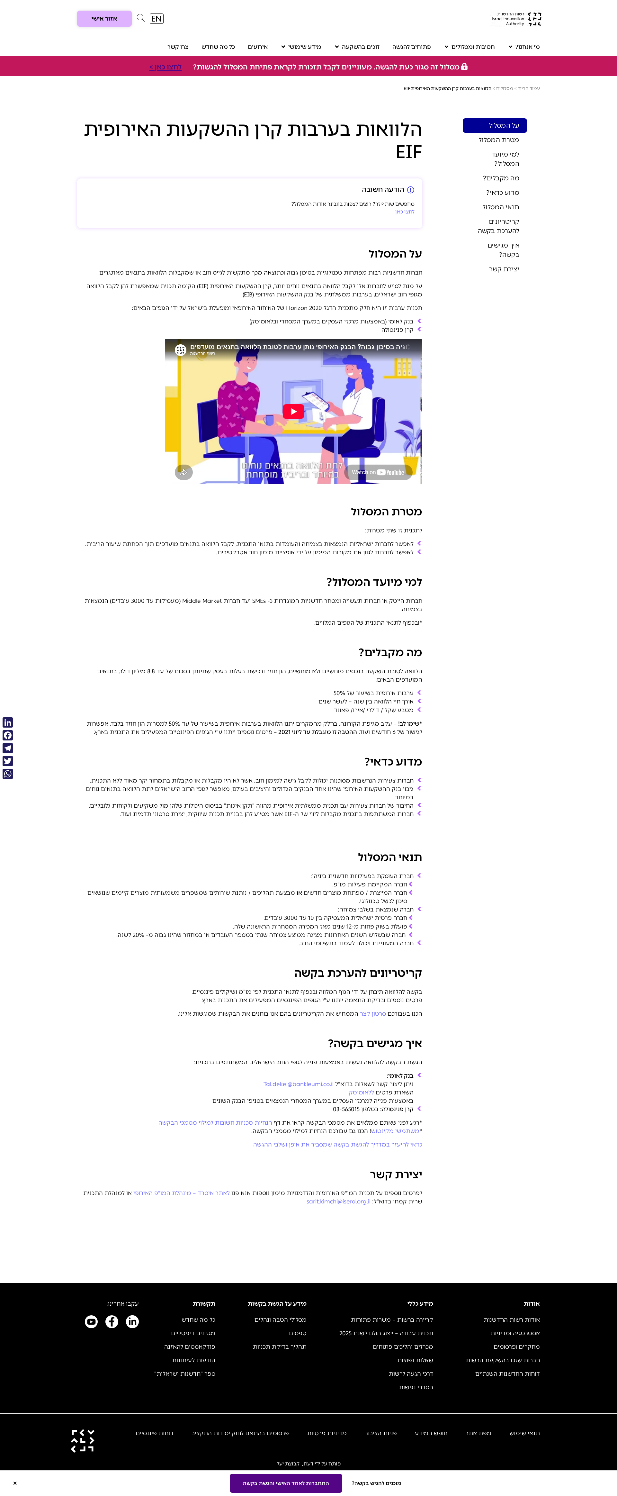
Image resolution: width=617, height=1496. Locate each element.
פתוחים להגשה (411, 46)
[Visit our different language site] (157, 19)
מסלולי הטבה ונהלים (281, 1319)
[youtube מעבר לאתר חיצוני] (91, 1323)
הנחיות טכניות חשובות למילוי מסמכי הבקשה (215, 1122)
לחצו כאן (405, 212)
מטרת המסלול (498, 140)
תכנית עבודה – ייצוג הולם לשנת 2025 (386, 1333)
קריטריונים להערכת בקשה (498, 226)
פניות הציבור (381, 1433)
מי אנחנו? (527, 46)
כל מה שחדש (218, 46)
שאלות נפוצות (415, 1360)
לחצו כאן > (165, 67)
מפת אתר (478, 1433)
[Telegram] (7, 748)
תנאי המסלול (500, 207)
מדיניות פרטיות (327, 1433)
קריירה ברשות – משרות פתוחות (392, 1319)
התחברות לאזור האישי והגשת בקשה (286, 1483)
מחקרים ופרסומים (517, 1346)
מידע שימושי (304, 46)
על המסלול (504, 125)
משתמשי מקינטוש (395, 1131)
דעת (308, 1464)
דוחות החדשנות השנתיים (507, 1373)
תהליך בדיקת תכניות (280, 1346)
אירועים (258, 46)
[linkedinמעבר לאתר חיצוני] (132, 1323)
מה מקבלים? (501, 178)
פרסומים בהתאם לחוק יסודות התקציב (240, 1433)
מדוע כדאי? (502, 192)
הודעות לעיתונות (193, 1360)
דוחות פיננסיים (155, 1433)
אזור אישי (104, 18)
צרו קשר (178, 46)
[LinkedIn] (7, 722)
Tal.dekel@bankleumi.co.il (299, 1084)
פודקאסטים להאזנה (189, 1346)
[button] (141, 19)
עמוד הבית (529, 88)
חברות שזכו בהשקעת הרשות (503, 1360)
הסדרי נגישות (416, 1387)
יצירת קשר (504, 269)
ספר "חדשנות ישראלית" (184, 1373)
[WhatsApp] (7, 773)
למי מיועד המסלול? (505, 159)
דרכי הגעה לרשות (411, 1373)
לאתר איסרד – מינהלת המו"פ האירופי (181, 1193)
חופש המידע (431, 1433)
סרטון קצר (373, 1013)
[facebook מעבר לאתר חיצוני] (111, 1323)
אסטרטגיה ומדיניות (515, 1333)
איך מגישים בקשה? (503, 249)
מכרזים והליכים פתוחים (403, 1346)
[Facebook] (7, 735)
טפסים (298, 1333)
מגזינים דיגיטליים (193, 1333)
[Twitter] (7, 761)
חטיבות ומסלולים (473, 46)
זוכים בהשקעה (361, 46)
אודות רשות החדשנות (512, 1319)
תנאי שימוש (524, 1433)
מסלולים (504, 88)
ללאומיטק (361, 1092)
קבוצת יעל (288, 1464)
